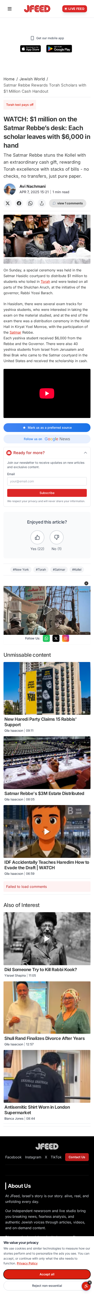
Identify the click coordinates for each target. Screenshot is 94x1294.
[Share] (42, 203)
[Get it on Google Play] (59, 48)
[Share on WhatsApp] (30, 203)
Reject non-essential (47, 1285)
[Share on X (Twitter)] (7, 203)
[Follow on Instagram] (65, 638)
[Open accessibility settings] (86, 1286)
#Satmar (59, 569)
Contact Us (77, 1157)
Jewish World (32, 79)
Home (9, 79)
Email (11, 474)
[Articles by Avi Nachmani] (9, 189)
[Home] (37, 9)
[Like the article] (37, 537)
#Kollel (76, 569)
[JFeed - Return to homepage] (47, 1146)
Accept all (47, 1274)
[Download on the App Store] (30, 48)
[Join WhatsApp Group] (46, 638)
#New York (21, 569)
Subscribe (47, 493)
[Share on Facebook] (19, 203)
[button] (86, 583)
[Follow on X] (55, 638)
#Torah (41, 569)
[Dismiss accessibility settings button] (89, 1282)
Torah (45, 281)
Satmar (15, 332)
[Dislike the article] (57, 537)
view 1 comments (70, 203)
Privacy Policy (27, 1263)
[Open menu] (9, 9)
